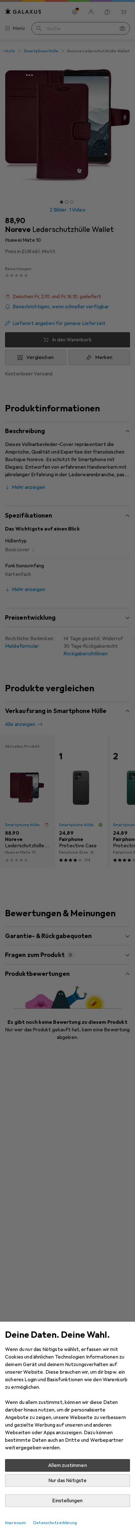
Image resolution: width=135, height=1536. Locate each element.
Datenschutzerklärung (55, 1522)
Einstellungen (67, 1501)
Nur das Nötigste (67, 1480)
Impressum (15, 1522)
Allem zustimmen (67, 1465)
